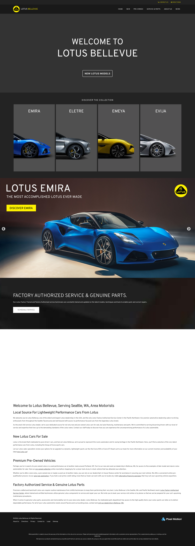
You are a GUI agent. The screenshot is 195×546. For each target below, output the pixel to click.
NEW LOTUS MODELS (97, 73)
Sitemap (55, 521)
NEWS (178, 9)
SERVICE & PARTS (153, 9)
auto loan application (41, 476)
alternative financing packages (130, 476)
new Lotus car (22, 452)
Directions (24, 521)
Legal (48, 521)
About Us (16, 521)
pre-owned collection (43, 469)
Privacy (32, 521)
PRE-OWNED (138, 9)
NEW (128, 9)
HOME (120, 9)
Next (192, 230)
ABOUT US (168, 9)
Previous (8, 230)
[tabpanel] (97, 228)
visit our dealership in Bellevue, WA (111, 503)
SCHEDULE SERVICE (26, 310)
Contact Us (40, 521)
